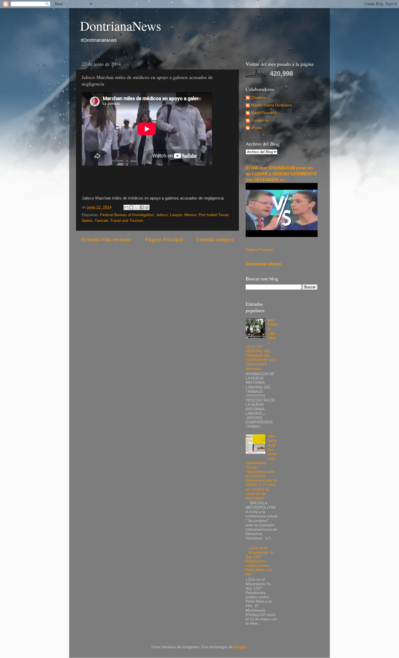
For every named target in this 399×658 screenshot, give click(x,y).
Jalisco (162, 215)
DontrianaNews (120, 25)
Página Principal (164, 239)
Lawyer (176, 215)
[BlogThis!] (131, 207)
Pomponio (259, 120)
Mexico (190, 215)
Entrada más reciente (106, 239)
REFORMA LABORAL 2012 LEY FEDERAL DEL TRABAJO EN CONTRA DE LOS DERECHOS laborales (261, 344)
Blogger (240, 647)
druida (256, 128)
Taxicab (101, 221)
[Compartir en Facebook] (141, 207)
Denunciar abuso (263, 264)
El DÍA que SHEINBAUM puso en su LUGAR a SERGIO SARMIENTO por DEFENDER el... (281, 174)
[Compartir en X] (136, 207)
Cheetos (258, 98)
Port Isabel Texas (214, 215)
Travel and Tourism (126, 221)
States (87, 221)
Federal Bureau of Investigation (127, 215)
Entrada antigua (214, 239)
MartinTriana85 (264, 113)
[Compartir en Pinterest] (147, 207)
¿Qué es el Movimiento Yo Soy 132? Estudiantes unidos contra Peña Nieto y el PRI (260, 561)
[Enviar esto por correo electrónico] (126, 207)
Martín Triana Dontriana (271, 105)
